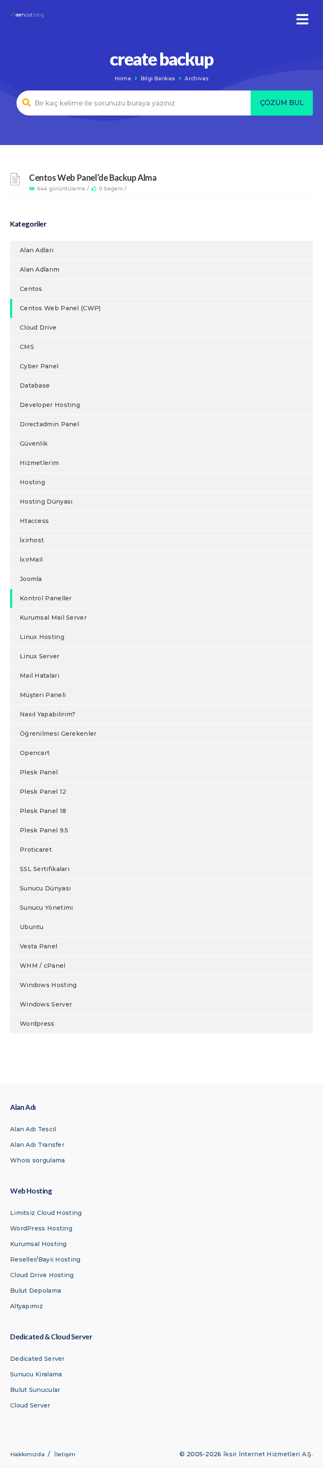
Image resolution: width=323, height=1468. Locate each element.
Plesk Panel (39, 772)
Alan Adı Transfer (37, 1145)
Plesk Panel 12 (43, 791)
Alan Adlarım (40, 269)
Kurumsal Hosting (38, 1244)
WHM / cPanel (43, 965)
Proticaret (36, 849)
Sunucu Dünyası (45, 888)
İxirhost (32, 540)
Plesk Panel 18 (43, 811)
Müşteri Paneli (43, 695)
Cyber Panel (39, 366)
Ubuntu (32, 927)
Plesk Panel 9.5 (44, 830)
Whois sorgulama (37, 1160)
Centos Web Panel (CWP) (60, 308)
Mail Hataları (39, 675)
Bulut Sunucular (35, 1390)
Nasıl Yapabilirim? (47, 714)
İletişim (64, 1454)
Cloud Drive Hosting (42, 1275)
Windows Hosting (48, 985)
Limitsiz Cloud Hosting (46, 1213)
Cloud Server (30, 1405)
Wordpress (37, 1023)
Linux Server (40, 656)
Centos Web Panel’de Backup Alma (93, 177)
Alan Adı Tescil (33, 1129)
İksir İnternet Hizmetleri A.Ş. (268, 1454)
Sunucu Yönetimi (46, 907)
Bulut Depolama (35, 1290)
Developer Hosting (50, 405)
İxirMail (31, 559)
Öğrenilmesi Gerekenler (58, 733)
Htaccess (34, 521)
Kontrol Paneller (46, 598)
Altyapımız (26, 1306)
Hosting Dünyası (46, 501)
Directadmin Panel (49, 424)
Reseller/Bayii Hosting (45, 1259)
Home (123, 78)
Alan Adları (36, 250)
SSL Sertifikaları (44, 869)
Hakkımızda (27, 1454)
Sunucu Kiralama (36, 1374)
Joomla (31, 579)
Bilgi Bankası (158, 78)
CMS (27, 347)
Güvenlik (34, 443)
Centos (31, 289)
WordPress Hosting (41, 1228)
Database (35, 385)
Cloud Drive (38, 327)
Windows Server (46, 1004)
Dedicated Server (37, 1358)
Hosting (32, 482)
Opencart (35, 753)
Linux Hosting (42, 637)
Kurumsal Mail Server (53, 617)
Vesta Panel (38, 946)
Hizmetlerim (39, 463)
